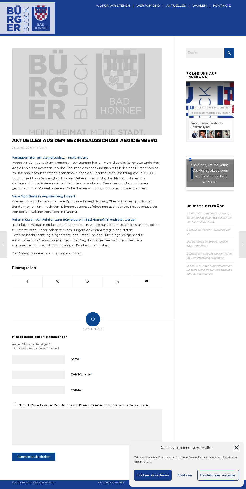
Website (76, 390)
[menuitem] (113, 18)
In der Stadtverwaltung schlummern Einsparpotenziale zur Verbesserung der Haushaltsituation (209, 270)
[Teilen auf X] (57, 281)
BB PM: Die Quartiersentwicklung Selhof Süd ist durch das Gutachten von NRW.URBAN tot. (208, 217)
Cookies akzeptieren (153, 475)
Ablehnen (184, 475)
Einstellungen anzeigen (218, 475)
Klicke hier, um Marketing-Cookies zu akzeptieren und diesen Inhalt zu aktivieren (210, 173)
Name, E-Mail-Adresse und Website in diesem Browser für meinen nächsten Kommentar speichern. (83, 405)
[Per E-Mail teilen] (147, 281)
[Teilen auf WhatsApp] (87, 281)
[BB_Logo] (28, 18)
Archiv (43, 148)
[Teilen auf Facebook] (27, 281)
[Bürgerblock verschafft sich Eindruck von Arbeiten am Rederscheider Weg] (3, 244)
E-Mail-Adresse (81, 374)
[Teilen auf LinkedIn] (117, 281)
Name (76, 359)
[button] (236, 447)
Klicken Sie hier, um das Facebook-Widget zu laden (210, 110)
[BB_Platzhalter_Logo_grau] (87, 91)
